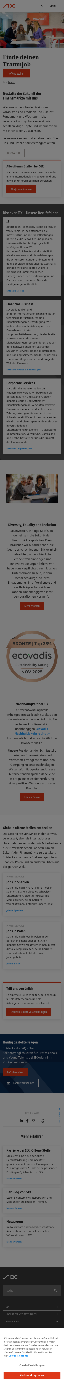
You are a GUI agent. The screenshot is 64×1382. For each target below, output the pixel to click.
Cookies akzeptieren (32, 1375)
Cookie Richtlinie (18, 1355)
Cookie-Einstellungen (32, 1365)
